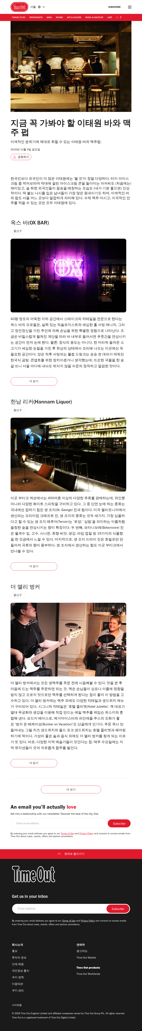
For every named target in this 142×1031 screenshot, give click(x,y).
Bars (49, 18)
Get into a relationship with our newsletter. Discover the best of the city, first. (55, 814)
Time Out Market (86, 958)
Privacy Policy (86, 834)
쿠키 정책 (18, 977)
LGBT (109, 18)
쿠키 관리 (18, 991)
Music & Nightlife (94, 18)
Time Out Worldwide (88, 974)
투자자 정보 (19, 958)
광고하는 (82, 951)
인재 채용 (18, 964)
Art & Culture (74, 18)
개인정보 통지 (20, 971)
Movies (59, 18)
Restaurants (36, 18)
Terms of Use (67, 834)
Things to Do (18, 18)
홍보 (14, 951)
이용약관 (17, 984)
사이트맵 (17, 1005)
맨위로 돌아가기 (74, 854)
